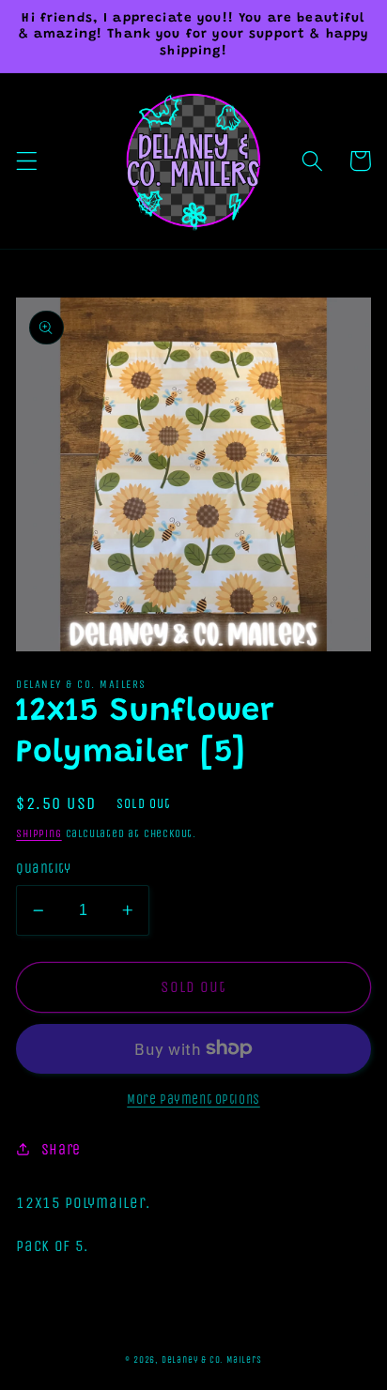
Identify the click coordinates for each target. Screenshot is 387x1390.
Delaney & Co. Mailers (212, 1360)
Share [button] (61, 1149)
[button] (27, 161)
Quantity (43, 868)
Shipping (38, 833)
